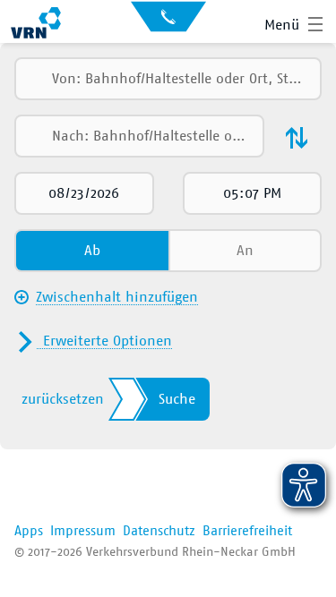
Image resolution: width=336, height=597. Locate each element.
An (245, 250)
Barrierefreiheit (247, 531)
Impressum (83, 531)
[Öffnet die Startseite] (36, 25)
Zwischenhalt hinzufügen (117, 297)
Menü (281, 25)
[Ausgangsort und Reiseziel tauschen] (296, 138)
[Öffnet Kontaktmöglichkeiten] (168, 22)
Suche (177, 399)
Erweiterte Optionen (107, 341)
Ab (92, 250)
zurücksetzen (63, 399)
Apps (28, 531)
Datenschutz (159, 531)
